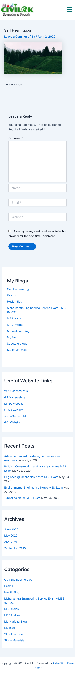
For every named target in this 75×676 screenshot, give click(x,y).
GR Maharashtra (14, 397)
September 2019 (15, 548)
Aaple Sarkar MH (15, 416)
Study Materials (17, 350)
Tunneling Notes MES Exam (22, 498)
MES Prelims (15, 325)
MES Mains (14, 318)
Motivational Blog (18, 331)
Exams (11, 295)
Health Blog (14, 301)
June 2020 (11, 529)
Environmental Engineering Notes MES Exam (33, 487)
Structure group (17, 343)
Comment (15, 138)
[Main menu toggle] (69, 9)
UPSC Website (13, 410)
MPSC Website (13, 403)
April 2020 (11, 542)
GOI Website (12, 422)
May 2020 (11, 535)
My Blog (12, 337)
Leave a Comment (16, 36)
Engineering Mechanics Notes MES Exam (31, 477)
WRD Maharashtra (16, 391)
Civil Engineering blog (21, 289)
